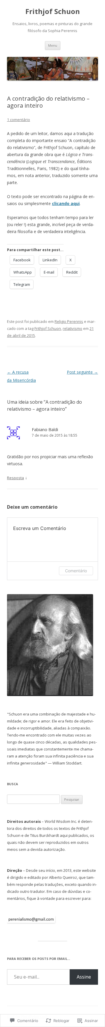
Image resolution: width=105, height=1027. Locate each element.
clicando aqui (66, 203)
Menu (52, 45)
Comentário (76, 570)
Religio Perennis (69, 321)
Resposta (15, 477)
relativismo (72, 328)
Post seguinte (82, 372)
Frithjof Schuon (52, 11)
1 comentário (18, 119)
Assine (84, 977)
